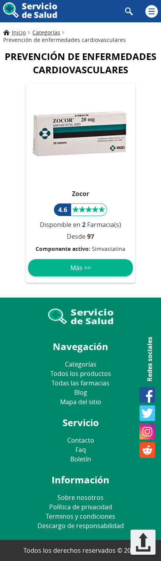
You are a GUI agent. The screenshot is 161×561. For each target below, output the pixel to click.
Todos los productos (80, 373)
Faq (80, 449)
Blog (80, 392)
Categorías (81, 364)
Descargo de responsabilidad (81, 525)
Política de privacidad (80, 507)
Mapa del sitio (80, 402)
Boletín (80, 459)
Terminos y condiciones (80, 516)
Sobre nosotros (80, 497)
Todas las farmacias (80, 383)
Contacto (80, 440)
